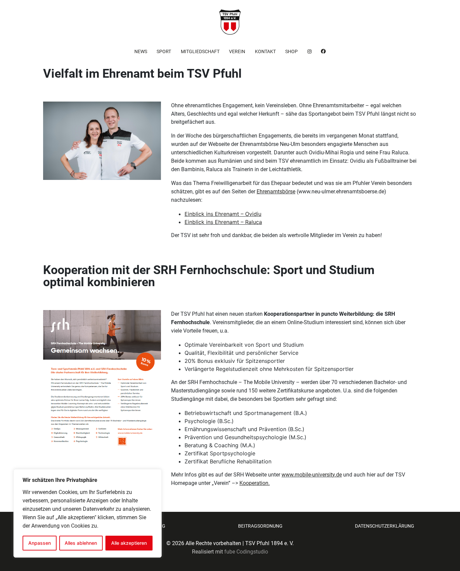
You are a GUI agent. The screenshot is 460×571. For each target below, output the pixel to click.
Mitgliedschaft (200, 51)
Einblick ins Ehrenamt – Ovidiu (223, 214)
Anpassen (39, 543)
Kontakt (265, 51)
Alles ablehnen (81, 543)
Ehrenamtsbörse (276, 191)
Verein (237, 51)
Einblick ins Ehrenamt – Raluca (223, 222)
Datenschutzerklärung (384, 526)
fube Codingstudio (246, 551)
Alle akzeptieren (129, 543)
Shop (291, 51)
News (140, 51)
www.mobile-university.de (312, 474)
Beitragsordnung (260, 526)
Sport (164, 51)
